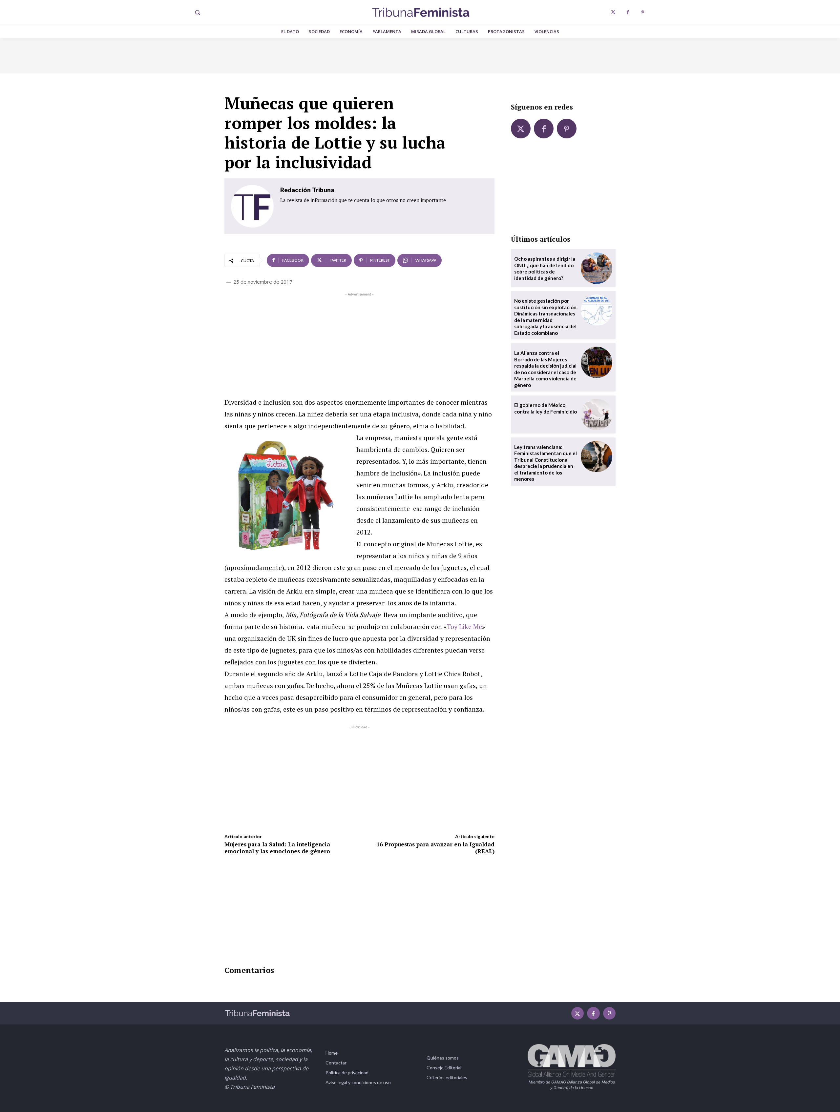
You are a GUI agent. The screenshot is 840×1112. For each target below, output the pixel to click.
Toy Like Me (464, 626)
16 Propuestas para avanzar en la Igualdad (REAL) (435, 847)
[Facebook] (628, 12)
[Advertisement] (359, 344)
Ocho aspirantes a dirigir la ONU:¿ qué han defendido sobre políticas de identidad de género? (544, 268)
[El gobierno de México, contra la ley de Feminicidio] (596, 414)
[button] (197, 12)
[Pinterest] (642, 12)
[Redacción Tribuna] (252, 206)
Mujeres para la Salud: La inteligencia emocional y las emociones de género (277, 847)
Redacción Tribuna (307, 190)
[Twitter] (613, 12)
